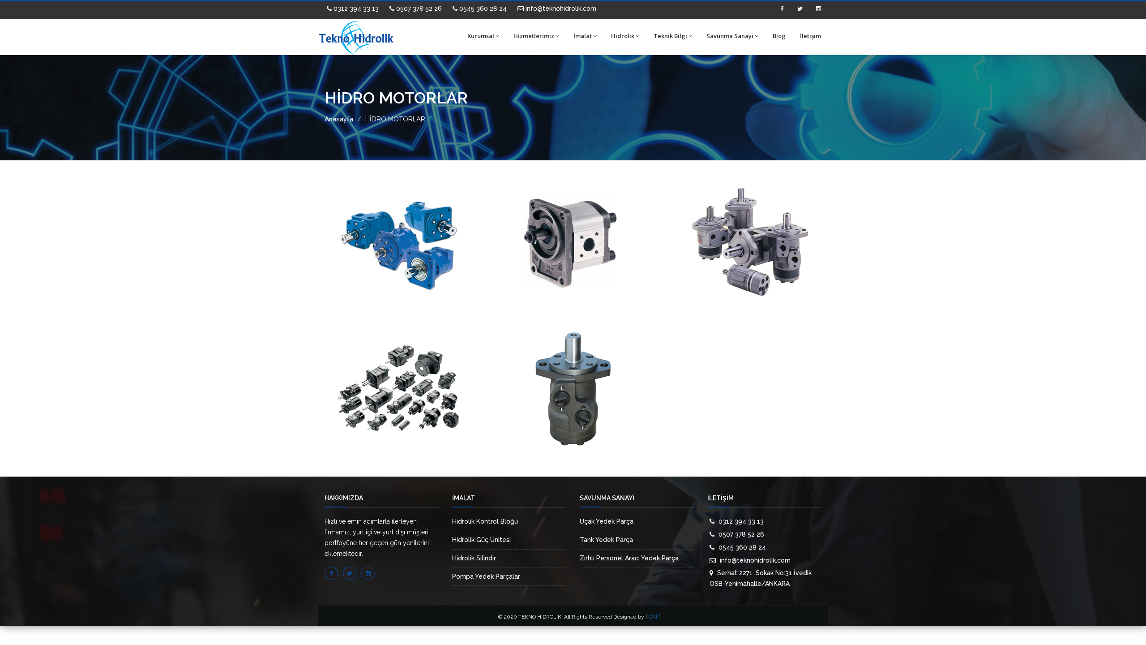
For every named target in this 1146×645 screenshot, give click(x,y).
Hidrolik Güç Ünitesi (481, 539)
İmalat (582, 36)
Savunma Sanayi (729, 36)
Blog (779, 36)
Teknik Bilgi (670, 36)
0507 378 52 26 (418, 8)
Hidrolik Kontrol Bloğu (485, 521)
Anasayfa (339, 119)
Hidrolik (622, 36)
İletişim (810, 36)
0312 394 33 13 (355, 8)
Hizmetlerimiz (533, 36)
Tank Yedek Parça (606, 539)
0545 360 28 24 (482, 8)
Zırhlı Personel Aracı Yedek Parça (629, 558)
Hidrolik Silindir (474, 558)
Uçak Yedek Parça (606, 521)
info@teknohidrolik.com (560, 8)
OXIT (654, 617)
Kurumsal (480, 36)
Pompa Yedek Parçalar (486, 576)
